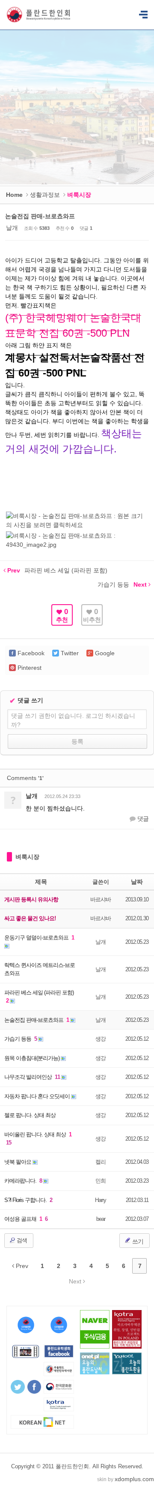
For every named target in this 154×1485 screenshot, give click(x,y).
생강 (100, 1039)
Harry (100, 1200)
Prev (21, 1265)
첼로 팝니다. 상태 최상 (30, 1115)
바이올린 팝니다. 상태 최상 (35, 1134)
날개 (12, 227)
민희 (100, 1181)
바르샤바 (100, 899)
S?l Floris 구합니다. (26, 1200)
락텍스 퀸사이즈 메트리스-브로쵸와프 (39, 969)
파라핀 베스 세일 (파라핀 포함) (39, 992)
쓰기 (137, 1241)
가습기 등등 (18, 1039)
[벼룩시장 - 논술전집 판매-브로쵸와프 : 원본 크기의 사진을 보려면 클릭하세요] (77, 524)
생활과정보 (45, 194)
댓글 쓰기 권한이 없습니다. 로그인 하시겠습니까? (73, 720)
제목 (41, 881)
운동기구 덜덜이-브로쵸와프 (37, 937)
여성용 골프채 (21, 1219)
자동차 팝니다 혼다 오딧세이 (37, 1096)
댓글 (142, 818)
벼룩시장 (27, 856)
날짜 (137, 881)
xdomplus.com (134, 1479)
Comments (25, 777)
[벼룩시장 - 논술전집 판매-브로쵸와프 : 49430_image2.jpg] (77, 544)
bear (100, 1219)
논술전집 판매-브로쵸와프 (40, 216)
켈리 (100, 1162)
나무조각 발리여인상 (28, 1077)
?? (143, 15)
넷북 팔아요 (18, 1162)
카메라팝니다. (21, 1181)
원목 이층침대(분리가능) (32, 1058)
